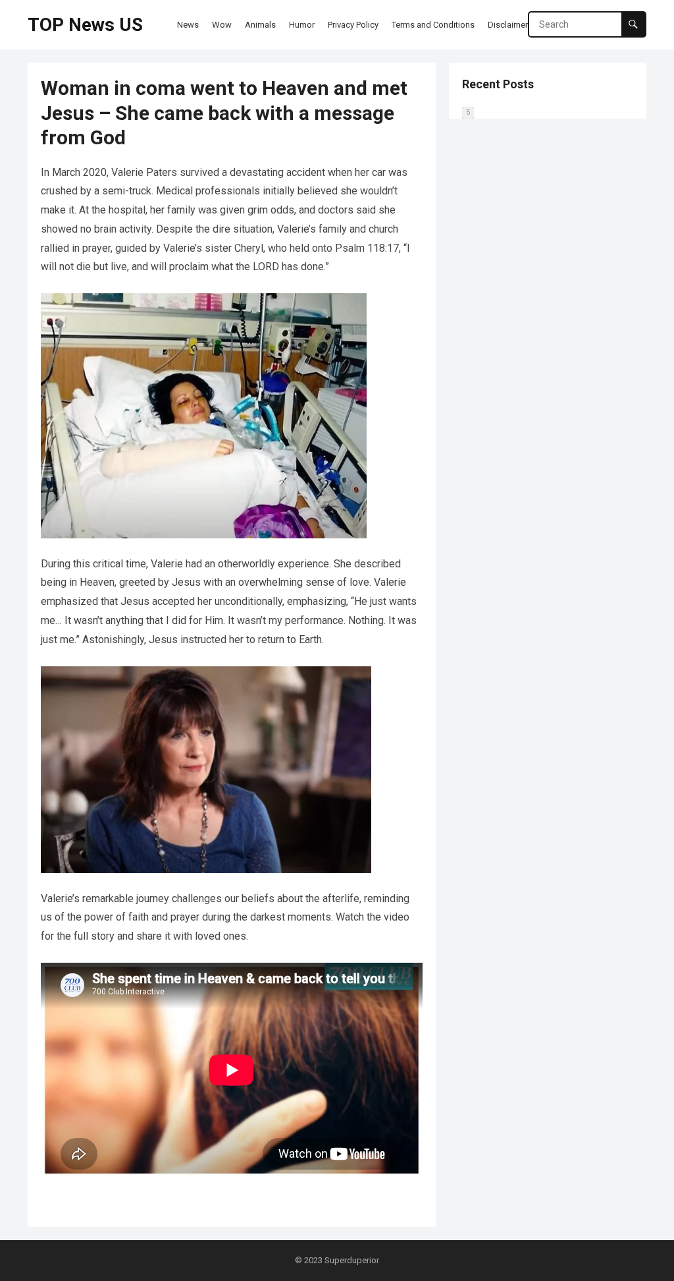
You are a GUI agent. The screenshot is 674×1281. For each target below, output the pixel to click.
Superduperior (351, 1260)
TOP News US (85, 25)
